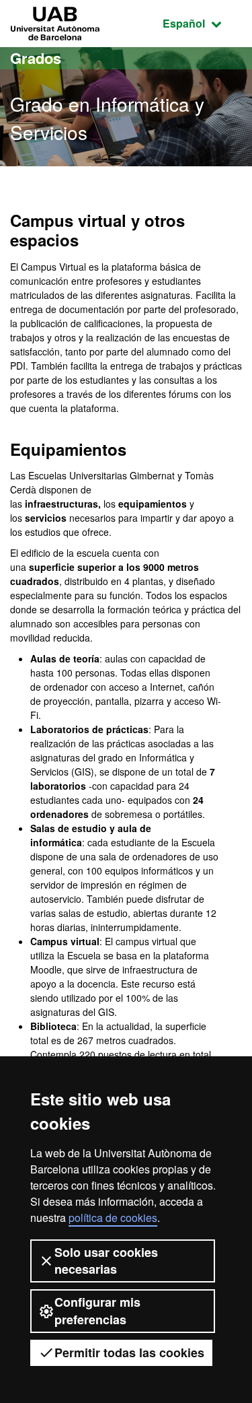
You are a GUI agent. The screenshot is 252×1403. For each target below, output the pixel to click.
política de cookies (113, 1217)
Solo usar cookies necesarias (106, 1260)
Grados (35, 58)
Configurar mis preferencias (97, 1310)
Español (202, 23)
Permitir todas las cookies (129, 1352)
